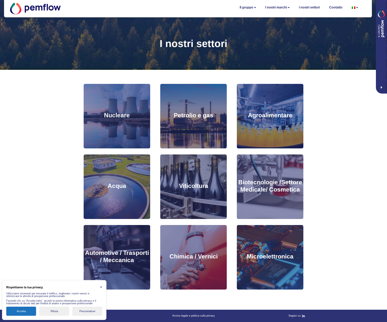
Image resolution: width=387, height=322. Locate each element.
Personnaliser (87, 311)
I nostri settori (309, 7)
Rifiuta (54, 311)
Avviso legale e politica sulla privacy (193, 315)
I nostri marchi (276, 7)
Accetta (21, 311)
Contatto (335, 7)
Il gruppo (246, 7)
